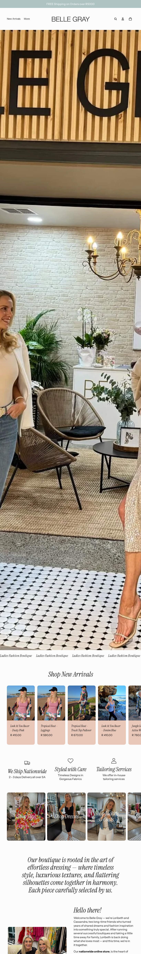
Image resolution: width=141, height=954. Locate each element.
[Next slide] (131, 715)
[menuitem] (13, 19)
